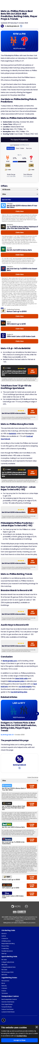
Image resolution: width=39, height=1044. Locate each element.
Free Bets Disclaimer (7, 951)
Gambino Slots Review (8, 1002)
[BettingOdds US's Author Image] (20, 759)
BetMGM (12, 433)
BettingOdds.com (10, 661)
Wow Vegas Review (7, 1004)
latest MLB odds (21, 678)
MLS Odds (4, 969)
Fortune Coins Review (7, 1009)
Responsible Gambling (8, 943)
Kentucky (4, 986)
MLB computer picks (16, 681)
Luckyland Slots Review (8, 1012)
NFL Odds (4, 959)
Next (37, 713)
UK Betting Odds (6, 941)
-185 (31, 165)
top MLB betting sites (19, 692)
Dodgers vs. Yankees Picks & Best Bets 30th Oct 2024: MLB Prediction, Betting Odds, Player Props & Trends (19, 726)
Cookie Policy (5, 948)
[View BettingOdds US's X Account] (21, 26)
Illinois (3, 983)
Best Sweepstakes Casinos (9, 999)
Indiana (4, 991)
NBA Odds (4, 964)
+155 (8, 165)
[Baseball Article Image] (19, 710)
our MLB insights (25, 686)
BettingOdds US (13, 26)
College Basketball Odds (9, 967)
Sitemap (4, 953)
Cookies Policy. (21, 1036)
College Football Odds (8, 962)
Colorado (4, 988)
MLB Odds (4, 974)
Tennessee (5, 993)
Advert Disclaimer (32, 777)
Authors (4, 936)
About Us (4, 933)
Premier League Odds (8, 972)
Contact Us (5, 938)
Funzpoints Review (7, 1007)
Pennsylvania (5, 981)
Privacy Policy (5, 946)
